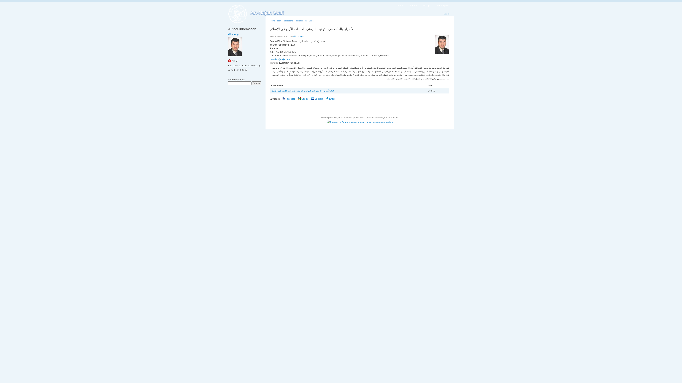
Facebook (290, 99)
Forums (413, 5)
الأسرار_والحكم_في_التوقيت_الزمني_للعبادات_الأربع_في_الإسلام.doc (302, 91)
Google (304, 99)
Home (400, 5)
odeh (279, 21)
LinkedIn (318, 99)
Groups (427, 5)
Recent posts (443, 5)
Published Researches (305, 21)
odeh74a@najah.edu (280, 59)
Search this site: (236, 79)
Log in (446, 14)
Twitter (331, 99)
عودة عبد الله (234, 34)
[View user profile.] (442, 53)
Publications (288, 21)
